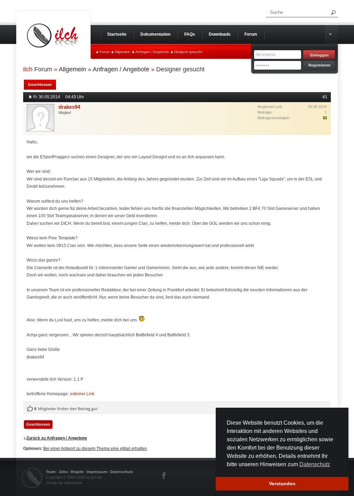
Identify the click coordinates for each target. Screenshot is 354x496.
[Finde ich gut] (30, 408)
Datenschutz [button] (314, 464)
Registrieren (319, 65)
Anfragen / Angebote (152, 52)
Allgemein (122, 52)
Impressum (97, 472)
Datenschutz (121, 472)
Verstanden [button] (282, 483)
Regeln (77, 472)
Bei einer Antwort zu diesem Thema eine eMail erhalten (95, 448)
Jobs (63, 472)
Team (51, 472)
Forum (105, 52)
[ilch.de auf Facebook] (164, 475)
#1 (325, 97)
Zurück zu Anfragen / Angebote (56, 438)
